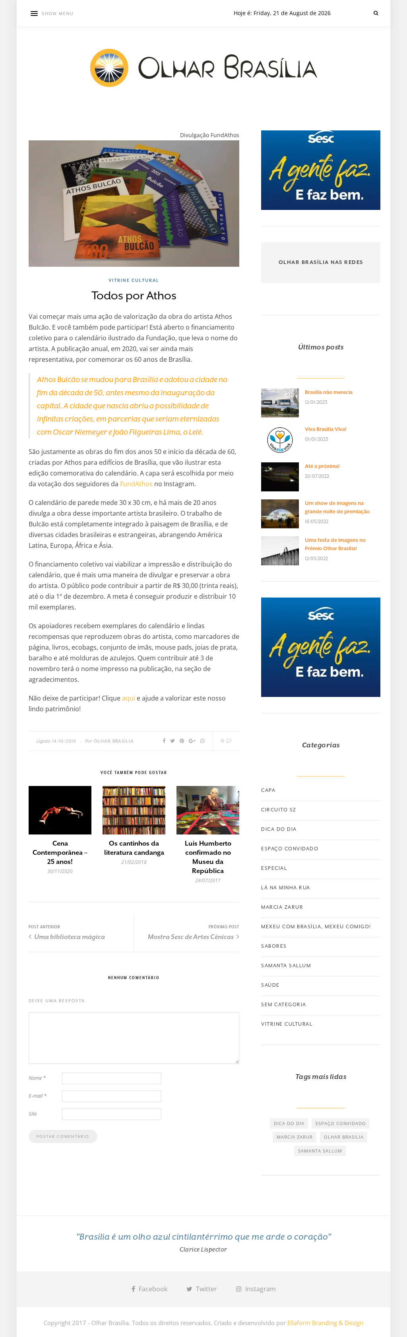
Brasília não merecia (329, 392)
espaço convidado (341, 1123)
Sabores (274, 946)
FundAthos (136, 483)
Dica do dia (279, 829)
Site (33, 1113)
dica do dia (289, 1123)
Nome (37, 1077)
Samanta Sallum (286, 965)
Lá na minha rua (285, 888)
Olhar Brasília (114, 741)
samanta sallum (320, 1151)
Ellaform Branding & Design (325, 1323)
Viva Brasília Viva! (326, 429)
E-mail (38, 1095)
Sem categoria (283, 1004)
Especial (274, 868)
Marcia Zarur (282, 907)
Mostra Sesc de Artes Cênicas (191, 937)
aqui (128, 698)
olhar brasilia (344, 1137)
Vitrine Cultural (134, 280)
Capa (268, 790)
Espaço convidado (289, 849)
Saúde (270, 985)
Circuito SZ (279, 810)
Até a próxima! (322, 466)
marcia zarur (295, 1137)
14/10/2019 (64, 741)
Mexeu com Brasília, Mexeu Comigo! (316, 926)
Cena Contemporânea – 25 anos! (60, 852)
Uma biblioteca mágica (69, 937)
